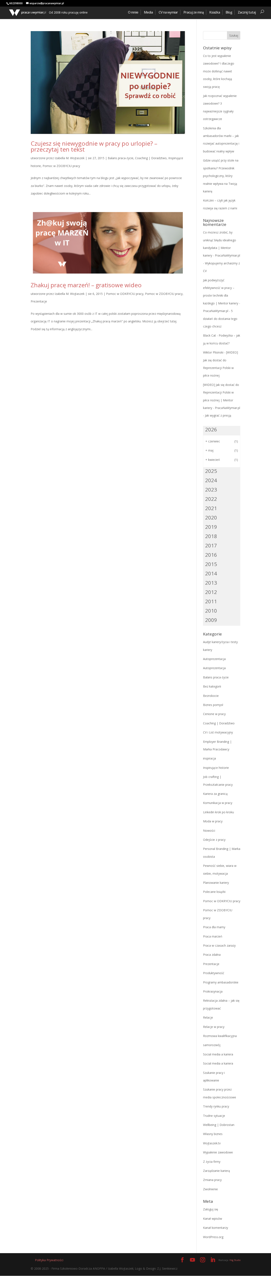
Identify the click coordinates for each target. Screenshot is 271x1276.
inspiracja (209, 758)
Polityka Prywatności (49, 1260)
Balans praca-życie (120, 158)
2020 (211, 517)
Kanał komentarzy (215, 1228)
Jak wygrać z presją (218, 415)
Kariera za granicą (215, 794)
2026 (211, 429)
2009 (211, 619)
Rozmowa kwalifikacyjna (220, 1036)
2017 (211, 545)
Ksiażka (214, 12)
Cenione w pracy (214, 714)
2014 (211, 573)
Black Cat (209, 335)
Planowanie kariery (216, 883)
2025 (211, 470)
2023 (211, 489)
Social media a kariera (218, 1054)
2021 (211, 508)
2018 (211, 536)
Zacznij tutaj (247, 12)
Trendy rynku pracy (216, 1106)
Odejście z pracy (214, 840)
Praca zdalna (212, 955)
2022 (211, 498)
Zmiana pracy (212, 1180)
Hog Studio (235, 1260)
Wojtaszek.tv (212, 1143)
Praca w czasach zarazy (219, 945)
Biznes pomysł (213, 705)
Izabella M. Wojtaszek (69, 158)
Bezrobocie (211, 696)
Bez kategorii (212, 686)
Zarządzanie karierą (216, 1171)
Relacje (208, 1017)
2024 (211, 480)
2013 (211, 582)
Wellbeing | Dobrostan (218, 1125)
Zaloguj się (210, 1209)
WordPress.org (213, 1237)
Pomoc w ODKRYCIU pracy (124, 294)
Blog (229, 12)
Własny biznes (213, 1134)
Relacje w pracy (213, 1027)
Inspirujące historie (216, 768)
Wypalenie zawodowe (218, 1152)
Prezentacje (39, 301)
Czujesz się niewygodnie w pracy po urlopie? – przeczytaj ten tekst (94, 146)
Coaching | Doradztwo (151, 158)
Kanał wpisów (212, 1219)
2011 (211, 601)
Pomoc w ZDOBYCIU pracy (61, 166)
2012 (211, 591)
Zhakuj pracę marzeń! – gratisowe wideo (86, 285)
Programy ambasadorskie (220, 982)
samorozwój (211, 1045)
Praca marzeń (212, 936)
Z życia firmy (211, 1162)
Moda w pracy (213, 821)
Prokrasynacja (213, 991)
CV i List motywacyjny (218, 732)
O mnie (133, 12)
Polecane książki (214, 892)
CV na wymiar (168, 12)
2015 (211, 564)
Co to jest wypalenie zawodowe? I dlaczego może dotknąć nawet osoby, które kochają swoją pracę (218, 71)
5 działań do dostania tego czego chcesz (220, 318)
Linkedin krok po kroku (218, 812)
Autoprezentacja (214, 659)
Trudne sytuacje (214, 1116)
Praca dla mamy (214, 927)
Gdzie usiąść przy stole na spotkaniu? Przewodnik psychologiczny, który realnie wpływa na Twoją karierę (220, 175)
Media (148, 12)
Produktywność (213, 973)
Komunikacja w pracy (217, 803)
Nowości (209, 831)
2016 (211, 554)
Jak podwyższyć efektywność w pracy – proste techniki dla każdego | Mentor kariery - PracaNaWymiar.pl (221, 295)
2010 (211, 610)
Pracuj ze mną (194, 12)
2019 (211, 526)
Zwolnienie (210, 1189)
